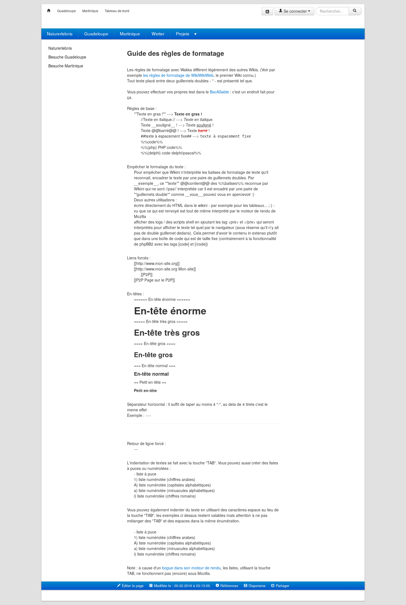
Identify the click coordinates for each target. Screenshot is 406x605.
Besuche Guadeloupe (67, 57)
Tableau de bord (117, 10)
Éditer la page (132, 585)
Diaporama (256, 585)
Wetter (158, 33)
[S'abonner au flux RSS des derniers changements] (267, 11)
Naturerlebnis (60, 33)
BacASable (219, 91)
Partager (282, 585)
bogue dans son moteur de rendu (191, 567)
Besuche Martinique (65, 66)
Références (228, 585)
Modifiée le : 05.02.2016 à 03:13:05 (181, 585)
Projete (186, 33)
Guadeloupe (66, 10)
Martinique (90, 10)
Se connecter (295, 11)
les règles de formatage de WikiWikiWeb (178, 75)
